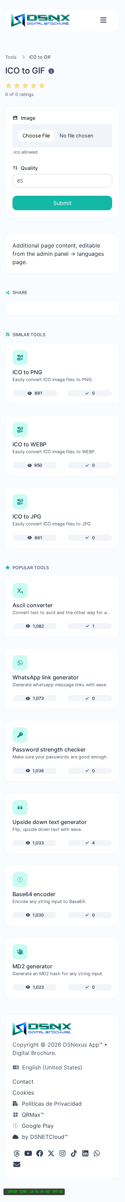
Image (27, 118)
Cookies (23, 1092)
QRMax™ (32, 1114)
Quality (28, 168)
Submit (62, 203)
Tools (11, 57)
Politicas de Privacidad (51, 1103)
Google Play (37, 1125)
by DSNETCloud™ (44, 1136)
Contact (23, 1081)
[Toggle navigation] (103, 20)
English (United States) (51, 1067)
